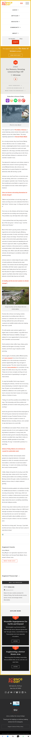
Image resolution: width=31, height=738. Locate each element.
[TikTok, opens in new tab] (8, 692)
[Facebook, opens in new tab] (14, 692)
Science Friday (7, 3)
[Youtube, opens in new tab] (11, 692)
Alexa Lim (11, 587)
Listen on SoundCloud (14, 88)
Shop (21, 38)
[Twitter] (13, 736)
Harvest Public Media (21, 136)
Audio (14, 10)
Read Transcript (14, 85)
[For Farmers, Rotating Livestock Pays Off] (15, 79)
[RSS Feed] (25, 692)
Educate (14, 21)
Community (14, 27)
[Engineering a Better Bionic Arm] (15, 659)
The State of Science (20, 129)
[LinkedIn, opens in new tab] (22, 692)
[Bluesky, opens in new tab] (17, 692)
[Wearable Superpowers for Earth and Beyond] (15, 630)
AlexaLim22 (9, 590)
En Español (12, 38)
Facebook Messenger (7, 736)
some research (8, 358)
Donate (15, 42)
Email (28, 736)
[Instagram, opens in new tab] (5, 692)
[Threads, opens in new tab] (20, 692)
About (14, 33)
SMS (18, 736)
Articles (14, 15)
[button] (21, 3)
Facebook (2, 736)
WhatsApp (23, 736)
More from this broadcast (14, 90)
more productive (12, 367)
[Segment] (15, 62)
